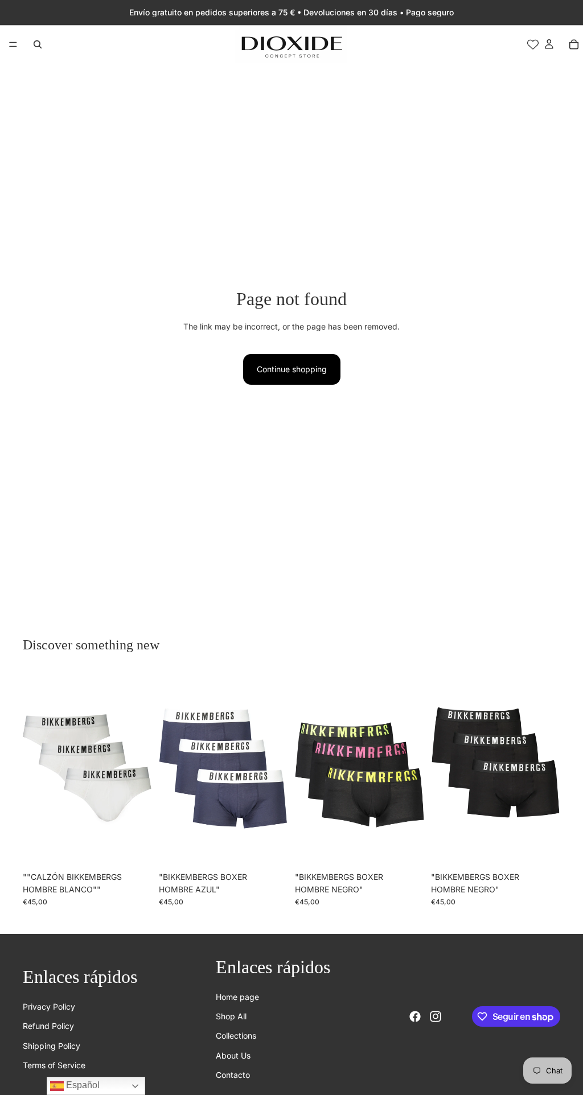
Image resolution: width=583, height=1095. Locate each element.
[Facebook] (415, 1016)
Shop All (231, 1016)
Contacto (233, 1075)
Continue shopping (292, 369)
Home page (237, 996)
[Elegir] (134, 848)
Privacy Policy (49, 1006)
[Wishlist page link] (533, 44)
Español (82, 1085)
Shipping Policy (51, 1045)
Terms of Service (54, 1065)
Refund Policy (48, 1026)
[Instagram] (435, 1016)
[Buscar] (37, 44)
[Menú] (13, 44)
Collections (236, 1035)
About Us (233, 1055)
